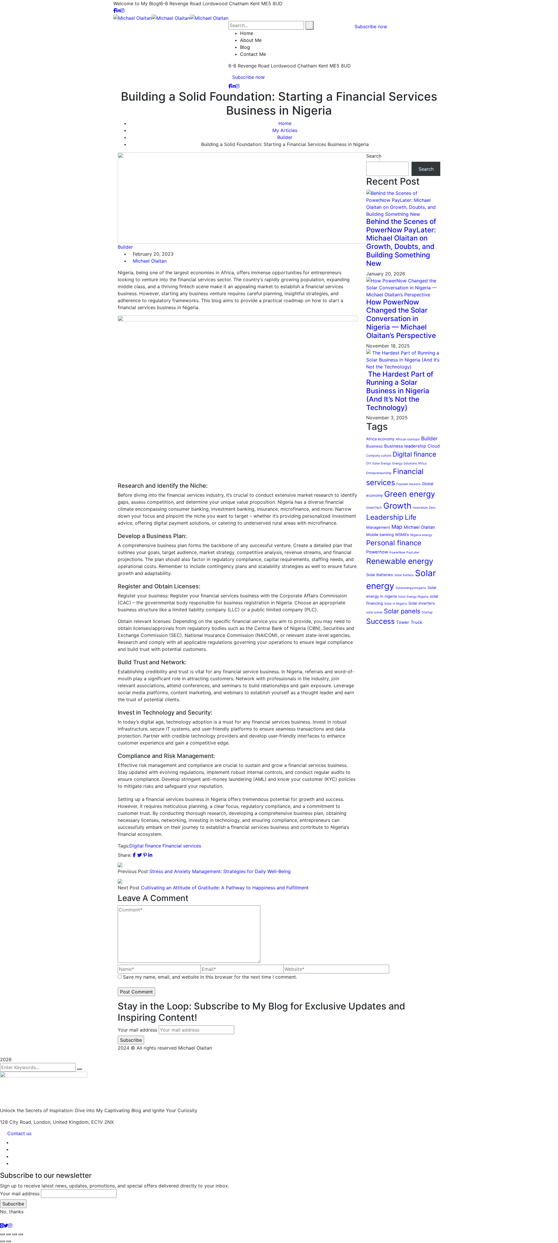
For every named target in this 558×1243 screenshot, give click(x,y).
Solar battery (404, 575)
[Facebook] (134, 855)
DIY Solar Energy (378, 463)
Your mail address (137, 1030)
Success (380, 621)
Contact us (19, 1133)
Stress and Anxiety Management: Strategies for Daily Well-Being (220, 871)
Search (373, 156)
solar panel (374, 612)
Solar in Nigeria (395, 604)
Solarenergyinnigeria (411, 588)
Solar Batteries (379, 574)
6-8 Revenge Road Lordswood (194, 3)
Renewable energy (399, 561)
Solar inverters (421, 603)
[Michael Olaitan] (132, 17)
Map (396, 526)
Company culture (378, 455)
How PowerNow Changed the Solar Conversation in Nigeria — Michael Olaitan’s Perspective (401, 319)
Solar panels (402, 611)
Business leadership (405, 446)
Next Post (129, 888)
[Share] (14, 1234)
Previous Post (133, 871)
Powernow (377, 552)
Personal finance (393, 543)
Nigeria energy (421, 535)
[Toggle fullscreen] (8, 1234)
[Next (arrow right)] (8, 1241)
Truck (416, 622)
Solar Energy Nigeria (413, 597)
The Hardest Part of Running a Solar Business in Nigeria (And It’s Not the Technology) (399, 391)
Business (374, 446)
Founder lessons (408, 484)
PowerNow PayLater (404, 552)
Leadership (384, 517)
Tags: (123, 846)
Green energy (409, 494)
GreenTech (374, 508)
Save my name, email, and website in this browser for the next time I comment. (210, 977)
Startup (427, 612)
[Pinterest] (145, 855)
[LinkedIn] (150, 855)
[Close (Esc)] (20, 1234)
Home (284, 123)
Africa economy (380, 439)
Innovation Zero (424, 508)
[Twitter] (139, 855)
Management (378, 527)
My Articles (284, 130)
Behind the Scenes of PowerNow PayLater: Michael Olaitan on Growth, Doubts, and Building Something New (401, 242)
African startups (408, 439)
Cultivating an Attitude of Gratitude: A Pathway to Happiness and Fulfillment (225, 888)
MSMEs (402, 534)
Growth (397, 506)
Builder (284, 137)
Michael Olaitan (150, 261)
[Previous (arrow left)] (2, 1241)
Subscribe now (248, 77)
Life (410, 517)
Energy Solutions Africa (409, 463)
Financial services (181, 846)
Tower (402, 622)
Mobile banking (380, 534)
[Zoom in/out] (2, 1234)
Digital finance (145, 846)
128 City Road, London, (25, 1122)
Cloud (434, 446)
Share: (124, 855)
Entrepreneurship (378, 473)
